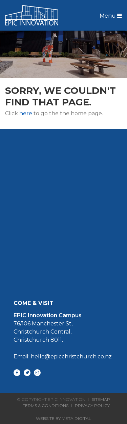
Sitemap (101, 399)
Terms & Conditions (45, 405)
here (25, 113)
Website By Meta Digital (63, 418)
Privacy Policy (92, 405)
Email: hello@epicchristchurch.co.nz (63, 356)
